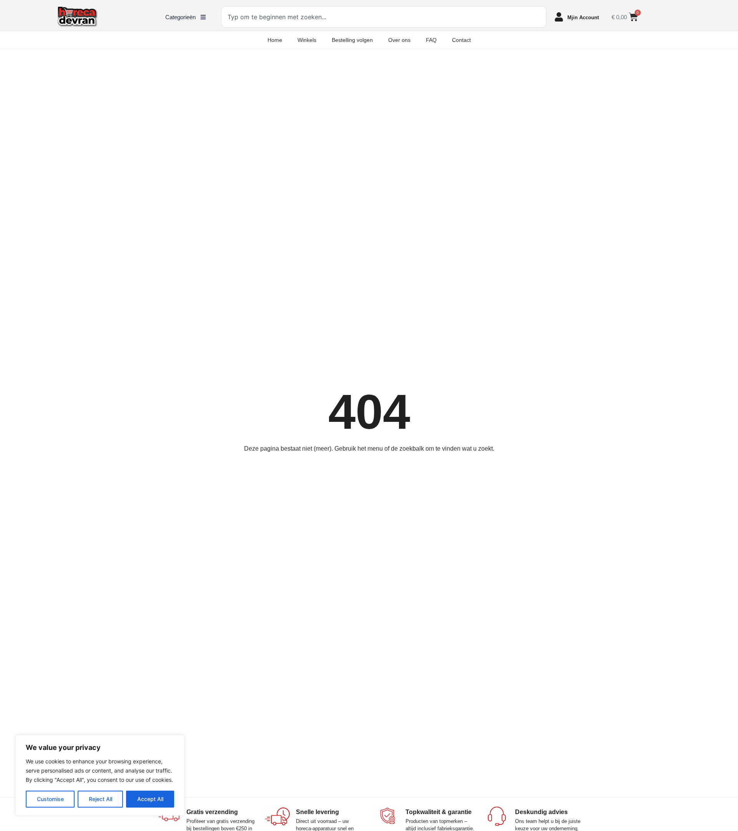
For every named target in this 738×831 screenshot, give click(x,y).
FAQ (431, 40)
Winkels (307, 40)
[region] (99, 775)
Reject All (100, 799)
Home (275, 40)
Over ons (399, 40)
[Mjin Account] (558, 17)
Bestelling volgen (352, 40)
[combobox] (384, 17)
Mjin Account (583, 17)
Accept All (150, 799)
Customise (50, 799)
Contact (461, 40)
